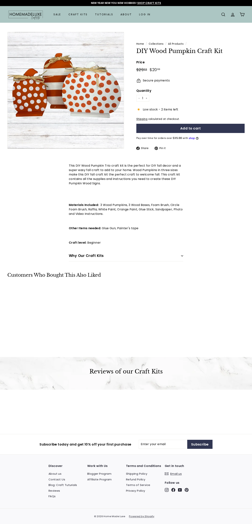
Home (140, 44)
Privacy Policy (135, 491)
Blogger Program (99, 474)
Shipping (141, 119)
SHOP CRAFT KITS (149, 3)
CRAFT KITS (78, 14)
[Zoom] (66, 90)
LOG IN (145, 14)
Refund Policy (135, 479)
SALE (57, 14)
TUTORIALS (104, 14)
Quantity (143, 90)
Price (140, 62)
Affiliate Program (99, 479)
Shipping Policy (136, 474)
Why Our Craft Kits (86, 255)
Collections (156, 44)
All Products (176, 44)
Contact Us (57, 479)
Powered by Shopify (141, 516)
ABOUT (126, 14)
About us (55, 474)
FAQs (52, 496)
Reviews (54, 491)
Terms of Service (138, 485)
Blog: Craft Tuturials (63, 485)
